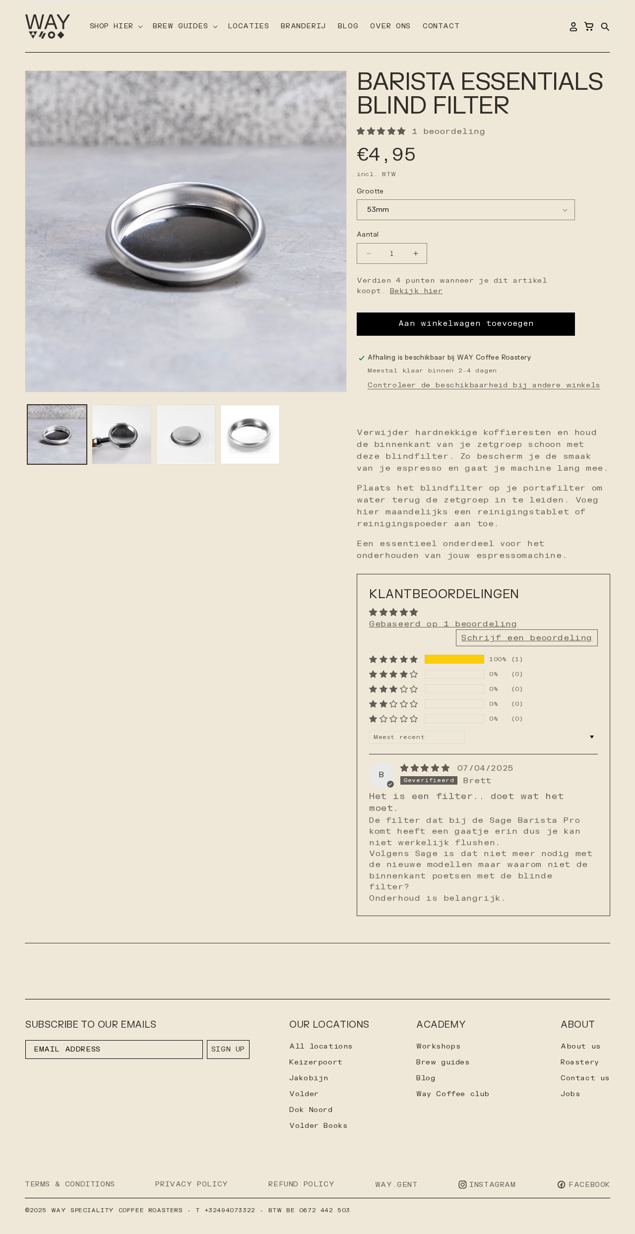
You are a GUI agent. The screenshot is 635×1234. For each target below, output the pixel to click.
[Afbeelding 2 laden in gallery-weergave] (121, 434)
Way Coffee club (453, 1094)
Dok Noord (310, 1110)
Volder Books (318, 1125)
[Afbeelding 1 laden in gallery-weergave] (57, 434)
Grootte (370, 191)
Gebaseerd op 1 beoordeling (443, 624)
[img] (427, 768)
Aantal (368, 235)
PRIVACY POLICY (191, 1184)
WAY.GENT (396, 1184)
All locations (321, 1046)
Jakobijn (308, 1078)
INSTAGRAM (492, 1184)
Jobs (570, 1094)
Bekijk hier (416, 291)
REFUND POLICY (301, 1184)
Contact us (585, 1078)
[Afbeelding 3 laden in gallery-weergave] (186, 434)
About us (581, 1046)
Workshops (438, 1046)
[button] (115, 26)
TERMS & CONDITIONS (70, 1184)
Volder (304, 1094)
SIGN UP (228, 1049)
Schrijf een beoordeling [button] (526, 638)
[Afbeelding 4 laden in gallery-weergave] (250, 434)
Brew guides (443, 1062)
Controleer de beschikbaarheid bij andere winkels (484, 385)
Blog (425, 1078)
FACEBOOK (589, 1184)
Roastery (580, 1062)
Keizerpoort (316, 1062)
